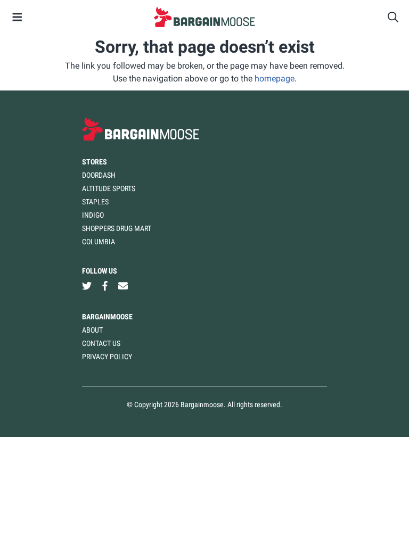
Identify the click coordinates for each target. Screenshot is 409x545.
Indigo (93, 215)
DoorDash (99, 175)
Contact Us (101, 343)
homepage (275, 78)
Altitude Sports (108, 188)
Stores (94, 162)
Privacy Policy (107, 356)
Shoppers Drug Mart (116, 228)
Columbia (98, 241)
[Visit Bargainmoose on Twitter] (87, 286)
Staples (95, 201)
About (92, 330)
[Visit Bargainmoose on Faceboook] (105, 286)
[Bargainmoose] (204, 17)
